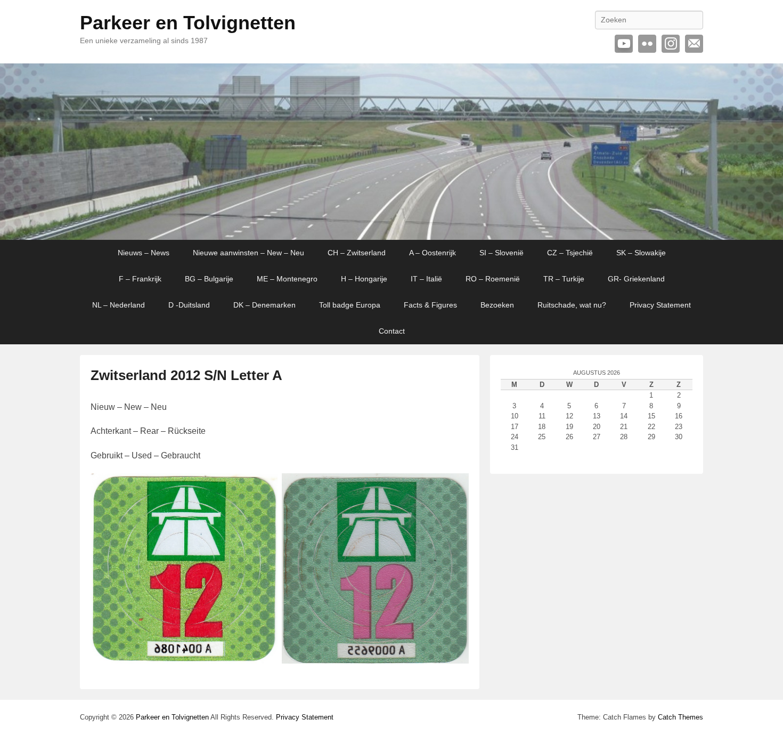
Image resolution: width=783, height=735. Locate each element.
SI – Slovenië (501, 252)
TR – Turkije (563, 278)
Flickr (647, 44)
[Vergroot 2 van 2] (455, 487)
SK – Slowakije (641, 252)
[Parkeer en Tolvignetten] (391, 151)
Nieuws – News (143, 252)
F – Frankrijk (140, 278)
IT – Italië (426, 278)
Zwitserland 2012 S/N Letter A (186, 375)
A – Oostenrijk (432, 252)
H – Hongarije (364, 278)
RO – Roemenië (493, 278)
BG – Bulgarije (209, 278)
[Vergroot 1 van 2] (263, 487)
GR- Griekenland (636, 278)
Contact (392, 331)
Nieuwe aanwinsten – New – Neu (248, 252)
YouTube (624, 44)
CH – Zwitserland (357, 252)
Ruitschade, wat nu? (571, 305)
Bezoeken (497, 305)
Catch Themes (680, 717)
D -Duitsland (189, 305)
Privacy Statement (660, 305)
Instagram (671, 44)
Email (694, 44)
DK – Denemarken (264, 305)
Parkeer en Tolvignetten (188, 23)
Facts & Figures (430, 305)
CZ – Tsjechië (570, 252)
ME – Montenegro (287, 278)
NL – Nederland (118, 305)
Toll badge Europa (349, 305)
